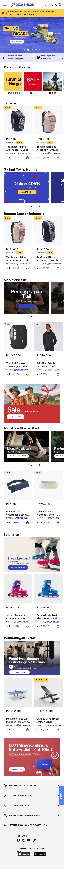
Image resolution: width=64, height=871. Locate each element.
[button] (24, 49)
